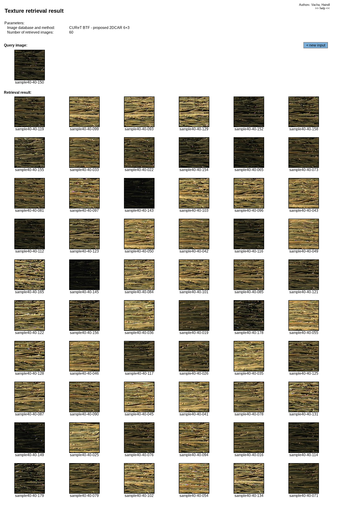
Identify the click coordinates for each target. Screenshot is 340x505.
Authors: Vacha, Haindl (314, 4)
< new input (315, 45)
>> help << (322, 8)
